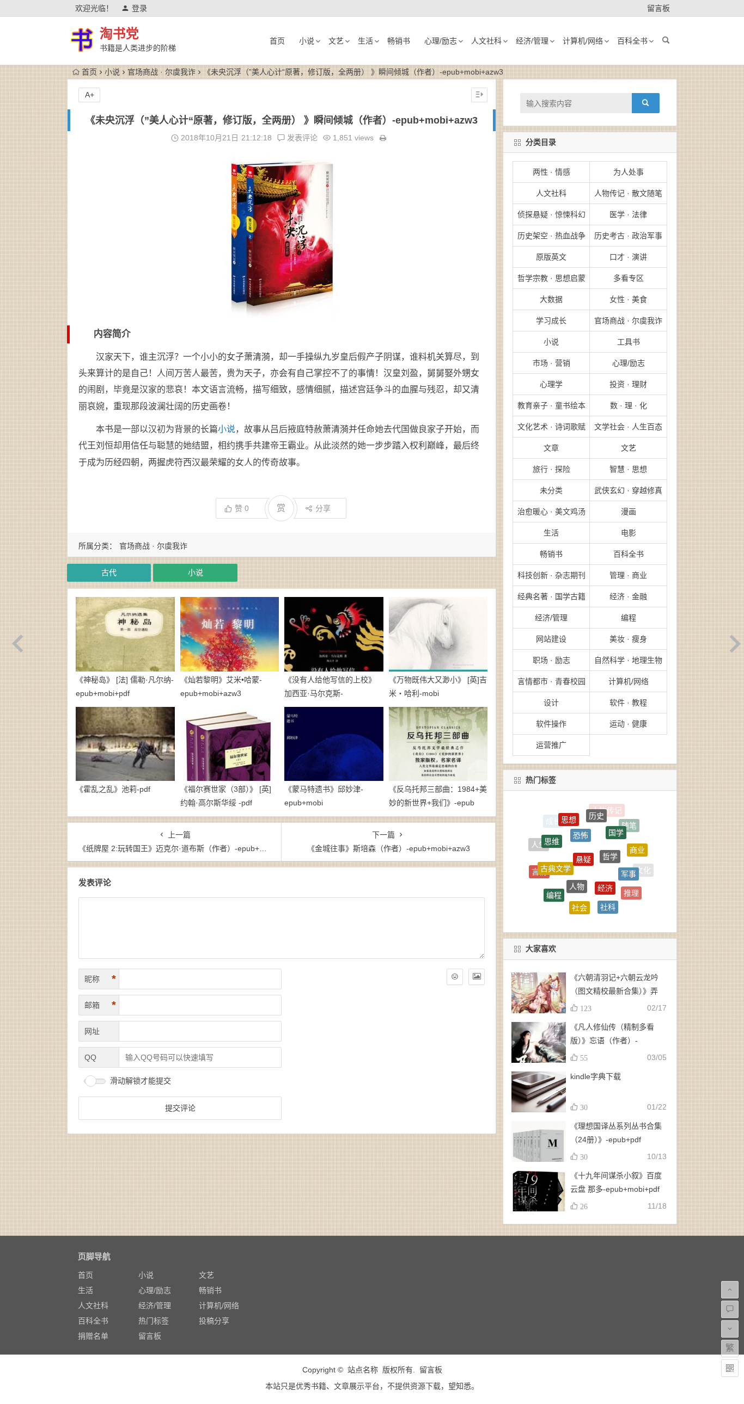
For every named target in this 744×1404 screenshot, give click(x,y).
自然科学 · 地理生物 (628, 660)
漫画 (628, 511)
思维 (551, 822)
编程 (628, 617)
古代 (109, 572)
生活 (365, 40)
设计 (551, 702)
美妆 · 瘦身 (628, 639)
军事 (628, 840)
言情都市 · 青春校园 (551, 681)
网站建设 (551, 639)
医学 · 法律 (628, 214)
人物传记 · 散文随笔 (628, 193)
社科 (607, 870)
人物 (576, 839)
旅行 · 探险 (551, 469)
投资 (543, 883)
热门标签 (153, 1320)
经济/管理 (532, 40)
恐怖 (580, 808)
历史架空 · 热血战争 (551, 235)
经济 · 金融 (628, 596)
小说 (306, 40)
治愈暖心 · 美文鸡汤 (551, 511)
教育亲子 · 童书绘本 (551, 405)
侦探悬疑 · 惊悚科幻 (551, 214)
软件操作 (551, 723)
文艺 (336, 40)
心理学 (551, 384)
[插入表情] (455, 977)
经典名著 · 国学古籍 (551, 596)
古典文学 (555, 832)
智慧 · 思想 (628, 469)
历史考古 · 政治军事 (628, 235)
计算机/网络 (583, 40)
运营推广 (551, 745)
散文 (562, 891)
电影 (628, 532)
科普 (585, 912)
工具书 (628, 341)
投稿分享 (214, 1320)
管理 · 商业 (628, 575)
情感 (610, 911)
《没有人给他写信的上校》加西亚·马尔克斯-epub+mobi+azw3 (330, 693)
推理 (631, 868)
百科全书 (632, 40)
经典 (560, 906)
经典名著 (617, 895)
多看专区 (628, 278)
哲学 (610, 818)
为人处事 (628, 172)
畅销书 (398, 40)
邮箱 (100, 1005)
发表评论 (301, 137)
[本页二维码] (730, 1368)
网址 (92, 1031)
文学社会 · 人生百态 (628, 426)
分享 (323, 508)
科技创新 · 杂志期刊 (551, 575)
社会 (579, 868)
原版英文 (551, 257)
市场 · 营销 (551, 363)
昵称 (100, 979)
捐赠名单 (93, 1336)
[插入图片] (476, 977)
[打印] (383, 137)
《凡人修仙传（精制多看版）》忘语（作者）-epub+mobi (612, 1040)
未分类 (551, 490)
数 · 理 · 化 (628, 405)
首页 (277, 40)
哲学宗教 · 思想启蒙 (551, 278)
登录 (139, 8)
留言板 (658, 8)
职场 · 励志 (551, 660)
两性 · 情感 (551, 172)
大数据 (551, 299)
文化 (643, 864)
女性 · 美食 (628, 299)
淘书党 (119, 33)
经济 (605, 842)
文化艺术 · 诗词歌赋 (551, 426)
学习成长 (551, 320)
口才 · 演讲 (628, 257)
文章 (551, 448)
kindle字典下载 (595, 1076)
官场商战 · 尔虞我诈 (161, 71)
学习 (589, 895)
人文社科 (486, 40)
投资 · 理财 (628, 384)
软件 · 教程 (628, 702)
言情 (539, 853)
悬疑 (583, 817)
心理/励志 (440, 40)
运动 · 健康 (628, 723)
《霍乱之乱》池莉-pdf (113, 789)
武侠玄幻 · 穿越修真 (628, 490)
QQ (90, 1057)
